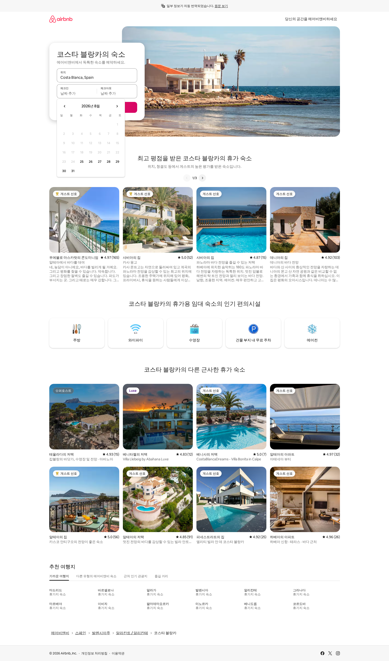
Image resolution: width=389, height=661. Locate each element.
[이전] (187, 178)
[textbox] (76, 93)
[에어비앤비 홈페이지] (60, 19)
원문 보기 (221, 6)
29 (117, 162)
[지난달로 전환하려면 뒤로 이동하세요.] (64, 106)
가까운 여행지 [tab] (59, 576)
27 (100, 162)
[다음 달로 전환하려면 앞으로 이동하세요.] (117, 106)
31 (72, 171)
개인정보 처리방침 (94, 653)
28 (108, 162)
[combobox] (97, 77)
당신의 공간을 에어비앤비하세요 (311, 19)
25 (82, 162)
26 (90, 162)
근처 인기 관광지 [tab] (135, 576)
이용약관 (118, 653)
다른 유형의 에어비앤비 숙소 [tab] (96, 576)
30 (64, 171)
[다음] (202, 178)
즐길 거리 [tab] (161, 576)
